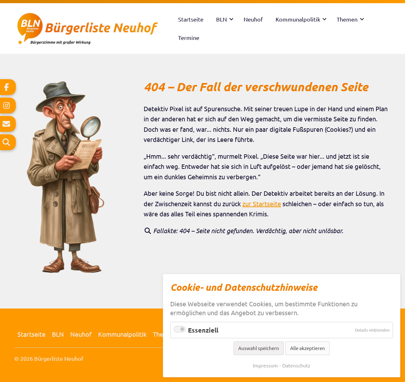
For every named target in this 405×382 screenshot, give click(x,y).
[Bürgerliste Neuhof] (93, 29)
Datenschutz (296, 365)
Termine (188, 37)
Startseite (190, 19)
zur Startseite (261, 203)
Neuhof (253, 19)
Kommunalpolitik (298, 19)
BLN (221, 19)
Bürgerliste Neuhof (59, 358)
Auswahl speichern (258, 348)
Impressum (265, 365)
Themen (347, 19)
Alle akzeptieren (307, 348)
